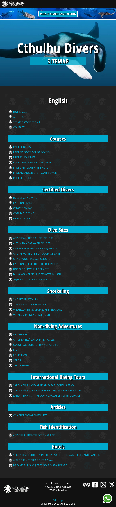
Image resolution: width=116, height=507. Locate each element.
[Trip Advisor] (86, 484)
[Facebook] (95, 484)
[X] (112, 484)
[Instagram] (103, 484)
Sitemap (58, 500)
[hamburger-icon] (109, 4)
